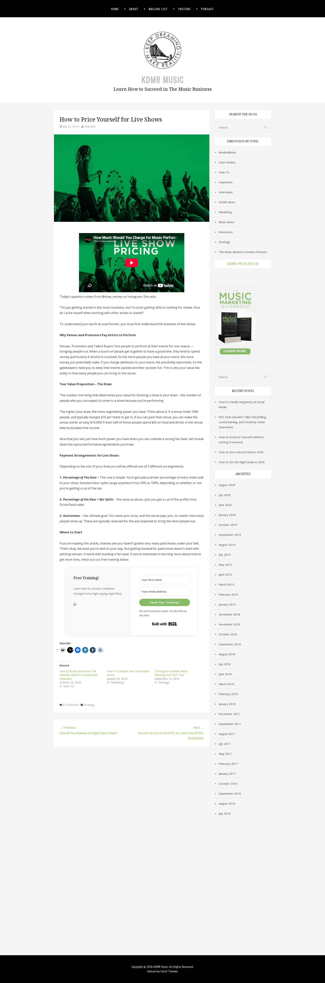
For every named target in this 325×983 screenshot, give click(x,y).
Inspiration (225, 182)
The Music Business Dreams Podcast (243, 252)
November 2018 (229, 624)
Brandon (90, 126)
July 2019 (225, 554)
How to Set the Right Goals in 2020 (242, 462)
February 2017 (228, 764)
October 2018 (228, 634)
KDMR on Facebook (242, 264)
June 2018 (225, 674)
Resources (226, 232)
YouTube (184, 9)
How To (224, 172)
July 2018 (225, 664)
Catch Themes (169, 971)
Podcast (207, 9)
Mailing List (158, 9)
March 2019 (226, 584)
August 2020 (227, 485)
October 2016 (228, 783)
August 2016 (227, 803)
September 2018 (230, 644)
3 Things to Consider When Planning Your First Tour (171, 673)
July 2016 (225, 813)
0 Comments (71, 705)
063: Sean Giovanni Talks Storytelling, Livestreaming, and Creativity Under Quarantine (243, 422)
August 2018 (227, 654)
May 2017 (225, 754)
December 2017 (229, 714)
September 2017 (230, 724)
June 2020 (225, 505)
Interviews (226, 192)
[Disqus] (131, 800)
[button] (98, 604)
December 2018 (229, 614)
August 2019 (227, 545)
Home (115, 9)
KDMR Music (162, 79)
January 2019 (227, 604)
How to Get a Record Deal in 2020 (241, 452)
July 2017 (225, 744)
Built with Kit (164, 624)
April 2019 (225, 574)
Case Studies (227, 162)
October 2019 (228, 525)
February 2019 (228, 594)
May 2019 (225, 564)
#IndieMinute (227, 152)
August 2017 (227, 734)
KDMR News (227, 202)
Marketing (225, 212)
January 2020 (227, 515)
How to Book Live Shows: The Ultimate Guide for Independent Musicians (79, 674)
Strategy (89, 705)
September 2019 (230, 535)
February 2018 (228, 694)
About (133, 9)
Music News (226, 222)
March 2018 (226, 684)
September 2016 (230, 793)
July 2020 (225, 495)
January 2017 (227, 773)
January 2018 (227, 704)
